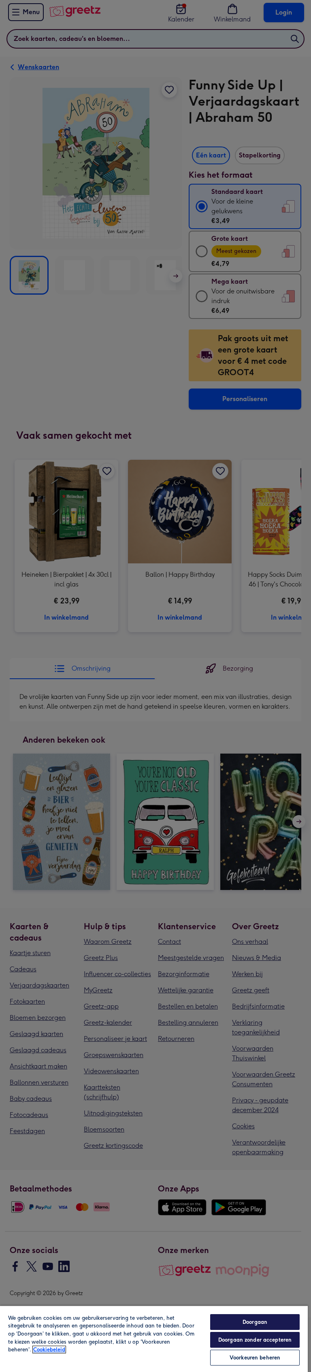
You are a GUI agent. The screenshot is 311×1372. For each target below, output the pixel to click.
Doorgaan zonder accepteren (255, 1340)
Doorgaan (255, 1322)
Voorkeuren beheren (255, 1358)
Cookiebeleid (49, 1350)
